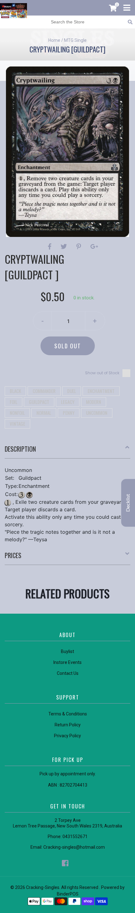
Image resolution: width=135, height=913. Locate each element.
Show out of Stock (102, 373)
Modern (93, 401)
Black (15, 390)
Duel (71, 390)
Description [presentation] (20, 449)
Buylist (67, 651)
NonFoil (17, 412)
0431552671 (75, 836)
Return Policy (68, 724)
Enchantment (101, 390)
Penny (68, 412)
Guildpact (39, 401)
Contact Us (67, 673)
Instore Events (67, 662)
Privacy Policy (67, 735)
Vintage (17, 423)
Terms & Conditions (67, 713)
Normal (43, 412)
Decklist (128, 503)
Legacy (67, 401)
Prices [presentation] (13, 555)
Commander (44, 390)
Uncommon (96, 412)
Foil (13, 401)
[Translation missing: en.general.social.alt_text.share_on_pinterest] (79, 246)
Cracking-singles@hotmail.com (74, 847)
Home (54, 40)
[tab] (67, 451)
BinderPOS (67, 893)
